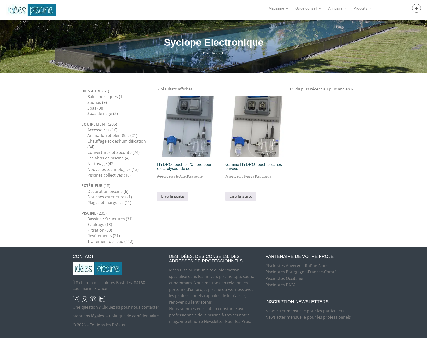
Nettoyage (97, 163)
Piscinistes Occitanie (284, 278)
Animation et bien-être (108, 135)
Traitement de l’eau (105, 241)
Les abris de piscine (105, 158)
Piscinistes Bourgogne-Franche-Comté (301, 272)
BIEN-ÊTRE (91, 91)
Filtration (95, 230)
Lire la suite (172, 196)
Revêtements (99, 235)
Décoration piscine (105, 191)
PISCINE (88, 213)
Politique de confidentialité (134, 316)
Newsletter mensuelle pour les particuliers (304, 311)
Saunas (94, 102)
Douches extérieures (106, 197)
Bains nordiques (102, 96)
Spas (91, 108)
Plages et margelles (105, 202)
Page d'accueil (213, 53)
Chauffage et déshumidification (116, 141)
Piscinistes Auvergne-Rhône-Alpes (296, 265)
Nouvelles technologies (109, 169)
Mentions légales (88, 316)
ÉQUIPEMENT (94, 124)
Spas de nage (99, 113)
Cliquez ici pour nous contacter (130, 307)
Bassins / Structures (106, 219)
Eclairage (95, 224)
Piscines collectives (105, 175)
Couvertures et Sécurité (109, 152)
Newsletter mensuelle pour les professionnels (308, 317)
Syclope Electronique (189, 176)
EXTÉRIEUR (92, 185)
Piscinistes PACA (280, 285)
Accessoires (98, 130)
